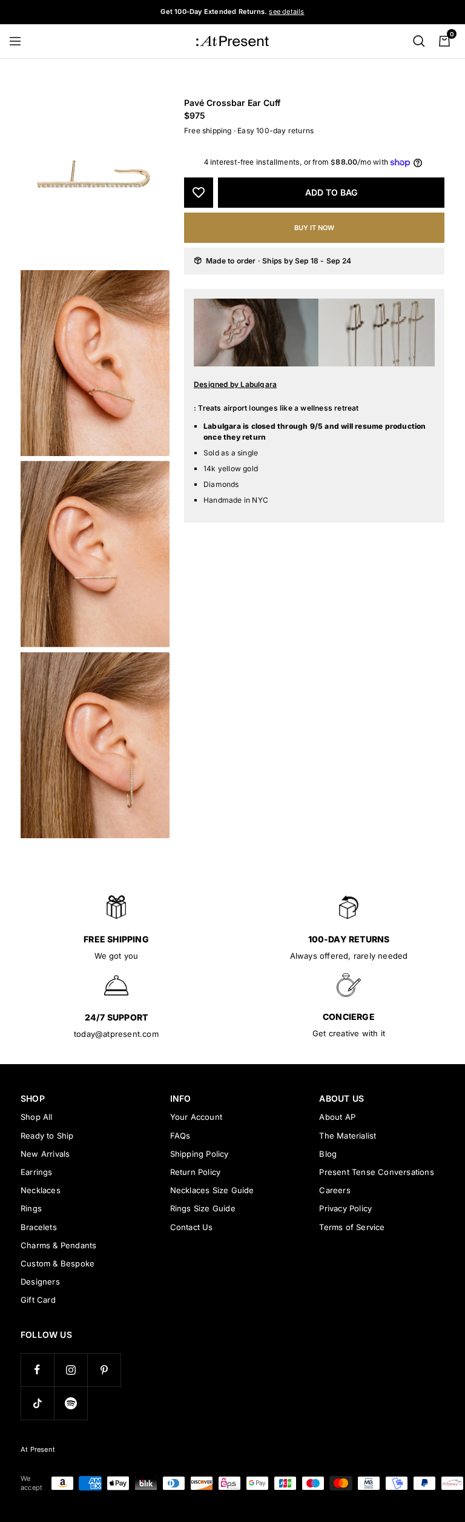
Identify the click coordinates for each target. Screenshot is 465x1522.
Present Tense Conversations (376, 1172)
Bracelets (39, 1227)
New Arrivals (45, 1154)
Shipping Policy (199, 1154)
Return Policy (195, 1172)
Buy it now (314, 227)
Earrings (37, 1172)
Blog (328, 1154)
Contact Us (191, 1227)
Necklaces (41, 1190)
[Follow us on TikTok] (37, 1403)
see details (286, 11)
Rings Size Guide (203, 1208)
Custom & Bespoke (57, 1263)
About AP (337, 1117)
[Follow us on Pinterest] (103, 1369)
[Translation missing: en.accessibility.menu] (20, 41)
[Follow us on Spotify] (70, 1403)
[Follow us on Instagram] (70, 1369)
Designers (40, 1281)
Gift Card (38, 1300)
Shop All (37, 1117)
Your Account (196, 1117)
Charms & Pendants (58, 1245)
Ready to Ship (47, 1135)
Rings (31, 1208)
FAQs (180, 1135)
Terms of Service (351, 1227)
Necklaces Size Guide (212, 1190)
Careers (334, 1190)
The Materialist (347, 1135)
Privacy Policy (345, 1208)
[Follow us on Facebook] (37, 1369)
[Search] (419, 41)
